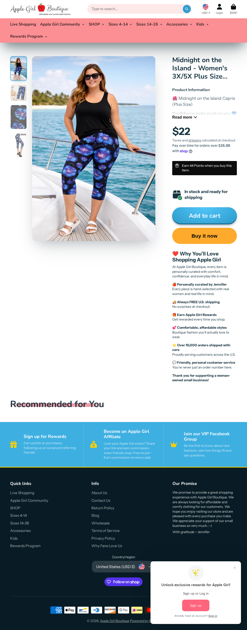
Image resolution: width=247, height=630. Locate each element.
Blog (95, 515)
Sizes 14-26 (147, 24)
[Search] (187, 9)
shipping (194, 140)
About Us (99, 492)
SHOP (94, 24)
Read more (182, 117)
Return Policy (102, 508)
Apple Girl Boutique (114, 621)
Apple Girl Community (60, 24)
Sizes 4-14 (118, 24)
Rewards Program (26, 36)
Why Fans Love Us (106, 545)
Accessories (177, 24)
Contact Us (100, 500)
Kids (200, 24)
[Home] (40, 9)
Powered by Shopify (145, 621)
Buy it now (204, 236)
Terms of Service (105, 530)
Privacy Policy (103, 538)
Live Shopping (23, 24)
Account (219, 9)
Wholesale (100, 523)
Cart (233, 9)
